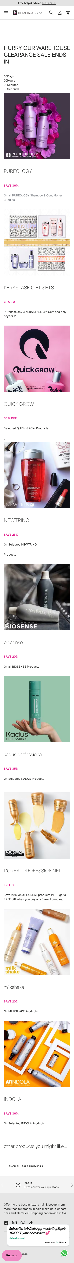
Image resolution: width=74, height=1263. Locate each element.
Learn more (49, 3)
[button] (68, 13)
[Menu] (6, 13)
